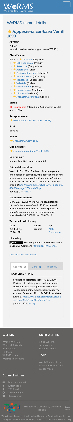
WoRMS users (10, 355)
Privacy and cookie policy (59, 419)
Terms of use (46, 345)
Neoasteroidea (24, 76)
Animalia (27, 59)
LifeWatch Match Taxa (51, 365)
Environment (17, 157)
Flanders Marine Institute (59, 416)
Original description (21, 167)
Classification (17, 55)
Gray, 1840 (25, 140)
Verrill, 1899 (31, 151)
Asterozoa (21, 66)
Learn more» (67, 408)
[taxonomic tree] (17, 254)
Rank (12, 126)
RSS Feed (13, 389)
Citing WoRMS (47, 341)
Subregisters (9, 348)
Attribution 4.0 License (45, 245)
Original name (18, 146)
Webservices (46, 368)
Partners (7, 352)
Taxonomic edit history (23, 221)
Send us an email (17, 382)
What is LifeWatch (12, 345)
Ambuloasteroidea (26, 73)
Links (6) (36, 266)
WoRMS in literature (13, 358)
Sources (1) (19, 266)
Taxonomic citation (21, 197)
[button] (9, 31)
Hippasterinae (23, 90)
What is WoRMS (11, 341)
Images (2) (52, 266)
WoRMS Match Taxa (50, 362)
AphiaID (14, 41)
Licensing (15, 238)
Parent (13, 136)
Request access (47, 348)
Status (13, 102)
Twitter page (14, 385)
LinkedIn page (15, 392)
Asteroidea (22, 69)
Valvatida (21, 83)
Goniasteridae (24, 86)
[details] (27, 192)
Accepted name (19, 116)
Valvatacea (22, 79)
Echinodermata (24, 62)
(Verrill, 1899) (32, 120)
